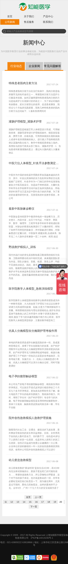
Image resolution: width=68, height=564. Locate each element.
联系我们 (48, 22)
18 (48, 502)
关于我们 (29, 16)
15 (30, 502)
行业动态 (16, 66)
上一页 (38, 497)
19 (55, 502)
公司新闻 (10, 22)
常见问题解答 (52, 66)
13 (18, 502)
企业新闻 (34, 66)
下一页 (33, 506)
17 (42, 502)
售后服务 (29, 22)
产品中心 (48, 16)
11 (6, 502)
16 (36, 502)
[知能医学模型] (34, 11)
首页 (9, 16)
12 (11, 502)
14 (24, 502)
